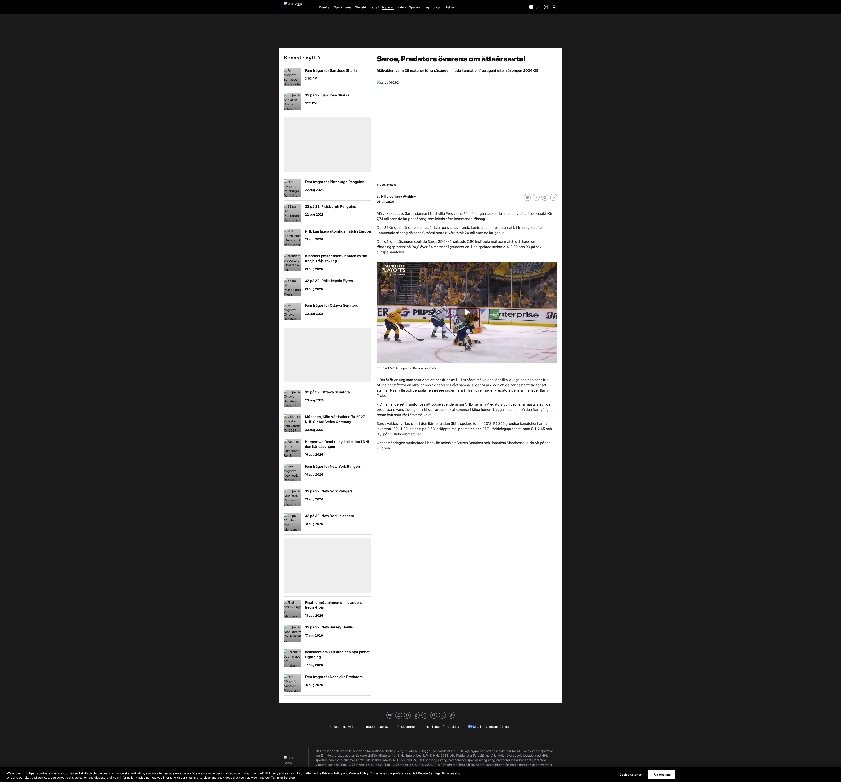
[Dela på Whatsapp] (527, 197)
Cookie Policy (359, 773)
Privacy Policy (332, 773)
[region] (420, 774)
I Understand (662, 774)
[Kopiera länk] (553, 197)
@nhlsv (409, 196)
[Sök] (554, 7)
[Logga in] (545, 7)
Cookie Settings (429, 773)
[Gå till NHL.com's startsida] (299, 7)
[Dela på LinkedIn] (544, 197)
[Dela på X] (536, 197)
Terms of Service (283, 777)
